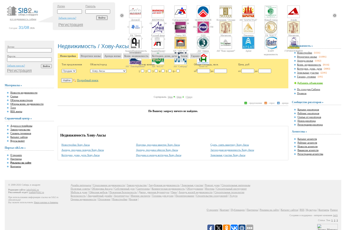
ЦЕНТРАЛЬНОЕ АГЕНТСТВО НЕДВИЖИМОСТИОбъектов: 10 (203, 20)
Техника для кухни (162, 195)
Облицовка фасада (102, 188)
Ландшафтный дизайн (100, 195)
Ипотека (209, 188)
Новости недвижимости (23, 92)
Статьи (14, 96)
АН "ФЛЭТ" (158, 66)
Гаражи (195, 56)
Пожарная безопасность (123, 192)
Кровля (133, 199)
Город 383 (181, 35)
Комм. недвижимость (136, 56)
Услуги (233, 195)
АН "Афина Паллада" (203, 51)
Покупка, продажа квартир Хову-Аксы (158, 144)
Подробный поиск (87, 80)
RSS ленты (16, 111)
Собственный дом (124, 188)
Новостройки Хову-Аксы (75, 144)
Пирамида (248, 35)
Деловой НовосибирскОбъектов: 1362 (135, 20)
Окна (174, 192)
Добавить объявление (310, 83)
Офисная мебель (98, 192)
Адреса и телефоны (21, 125)
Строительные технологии (229, 192)
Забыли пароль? (67, 17)
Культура (311, 209)
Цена (170, 97)
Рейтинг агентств (307, 142)
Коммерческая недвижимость (168, 188)
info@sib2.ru (32, 189)
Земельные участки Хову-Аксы (227, 155)
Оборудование (195, 188)
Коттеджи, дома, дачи (164, 56)
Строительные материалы (235, 185)
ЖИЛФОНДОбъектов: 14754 (158, 20)
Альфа (293, 20)
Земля (184, 56)
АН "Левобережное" (135, 66)
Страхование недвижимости (109, 185)
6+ (174, 71)
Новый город (271, 20)
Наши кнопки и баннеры (46, 202)
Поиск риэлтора (307, 120)
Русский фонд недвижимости (158, 35)
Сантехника (143, 188)
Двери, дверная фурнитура (154, 192)
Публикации (238, 209)
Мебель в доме (79, 192)
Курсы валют (17, 140)
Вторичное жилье (91, 56)
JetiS (335, 215)
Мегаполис (226, 35)
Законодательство (20, 129)
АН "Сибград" (180, 66)
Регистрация (70, 24)
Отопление (104, 199)
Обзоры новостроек (21, 100)
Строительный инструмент (231, 188)
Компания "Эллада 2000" (226, 20)
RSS (302, 209)
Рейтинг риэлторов (308, 113)
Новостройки (68, 56)
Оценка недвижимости (83, 199)
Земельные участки (308, 72)
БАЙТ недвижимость (271, 51)
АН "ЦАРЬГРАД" (248, 20)
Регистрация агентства (310, 153)
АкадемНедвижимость (135, 51)
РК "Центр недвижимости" (135, 35)
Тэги (13, 107)
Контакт (224, 209)
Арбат (248, 51)
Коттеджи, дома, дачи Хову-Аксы (80, 155)
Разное (334, 209)
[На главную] (29, 16)
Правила (301, 93)
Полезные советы (80, 188)
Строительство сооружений (212, 195)
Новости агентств (308, 146)
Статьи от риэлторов (309, 117)
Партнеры (16, 158)
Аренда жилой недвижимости (196, 192)
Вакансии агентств (308, 150)
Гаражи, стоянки (306, 76)
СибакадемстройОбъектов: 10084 (180, 20)
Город (189, 97)
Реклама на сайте (269, 209)
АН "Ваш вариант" (226, 51)
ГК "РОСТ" (271, 35)
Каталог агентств (307, 138)
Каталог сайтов (19, 137)
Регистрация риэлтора (310, 124)
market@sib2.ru (36, 192)
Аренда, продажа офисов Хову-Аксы (157, 149)
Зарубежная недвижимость (164, 185)
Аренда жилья (113, 56)
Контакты (15, 166)
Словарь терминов (20, 133)
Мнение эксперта (140, 195)
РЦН (203, 35)
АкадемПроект (158, 51)
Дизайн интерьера (81, 185)
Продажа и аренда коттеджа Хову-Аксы (158, 155)
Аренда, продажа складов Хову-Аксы (82, 149)
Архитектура (121, 195)
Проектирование (184, 195)
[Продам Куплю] (69, 71)
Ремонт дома (212, 185)
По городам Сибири (308, 89)
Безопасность (78, 195)
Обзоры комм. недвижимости (27, 103)
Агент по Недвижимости (203, 66)
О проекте (16, 155)
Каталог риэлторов (308, 109)
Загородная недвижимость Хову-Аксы (232, 149)
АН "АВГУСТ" (180, 51)
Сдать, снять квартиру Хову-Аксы (229, 144)
